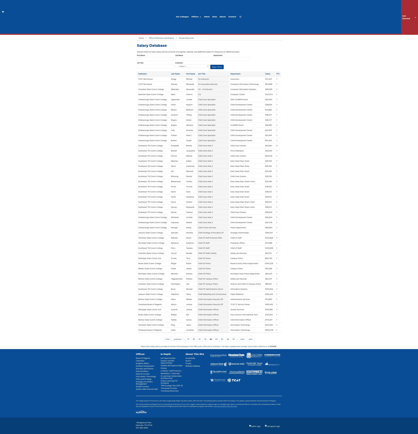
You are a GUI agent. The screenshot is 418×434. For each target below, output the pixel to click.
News (207, 17)
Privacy (188, 363)
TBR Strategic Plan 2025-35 (172, 385)
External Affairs (142, 371)
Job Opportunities (168, 358)
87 (234, 339)
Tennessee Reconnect (170, 391)
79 (188, 339)
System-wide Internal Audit (147, 389)
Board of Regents (143, 358)
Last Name (179, 55)
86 (228, 339)
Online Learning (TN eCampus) (169, 382)
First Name (141, 55)
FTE (277, 74)
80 (194, 339)
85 (222, 339)
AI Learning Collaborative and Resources (171, 377)
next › (242, 339)
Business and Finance (144, 368)
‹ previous (177, 339)
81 (200, 339)
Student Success (142, 386)
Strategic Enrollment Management (144, 382)
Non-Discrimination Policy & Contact (225, 406)
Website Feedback (192, 366)
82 (205, 339)
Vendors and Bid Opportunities (167, 362)
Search (188, 361)
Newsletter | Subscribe (170, 373)
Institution (179, 63)
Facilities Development (145, 366)
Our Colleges (182, 17)
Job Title (140, 63)
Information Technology (146, 376)
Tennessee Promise (169, 388)
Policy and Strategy (143, 379)
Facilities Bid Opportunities (172, 365)
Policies (164, 368)
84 (216, 339)
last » (251, 339)
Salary (267, 74)
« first (167, 339)
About (223, 17)
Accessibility (190, 358)
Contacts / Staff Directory (171, 371)
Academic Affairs (142, 363)
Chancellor (140, 361)
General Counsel (142, 374)
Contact (232, 17)
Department (218, 55)
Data (214, 17)
